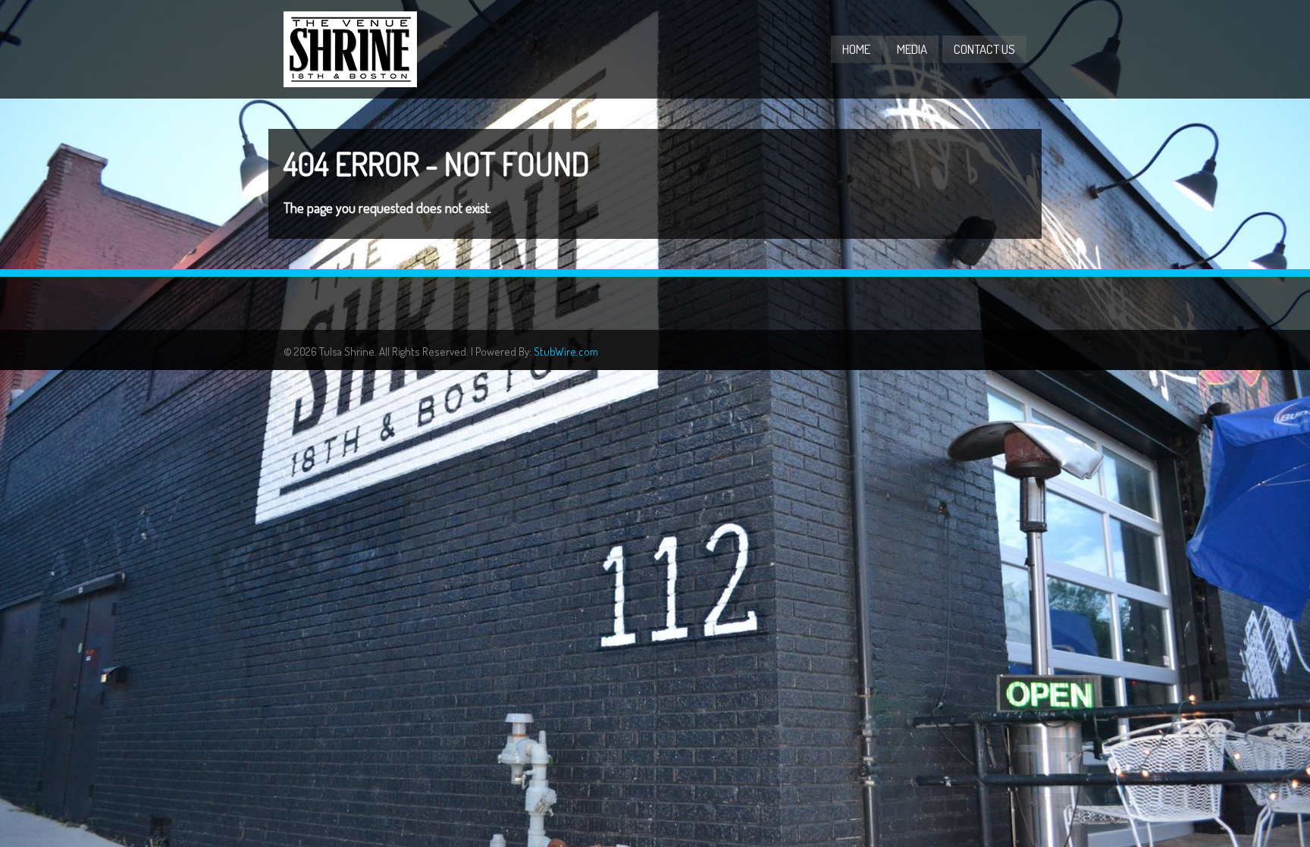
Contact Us (984, 49)
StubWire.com (566, 351)
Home (856, 49)
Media (912, 49)
